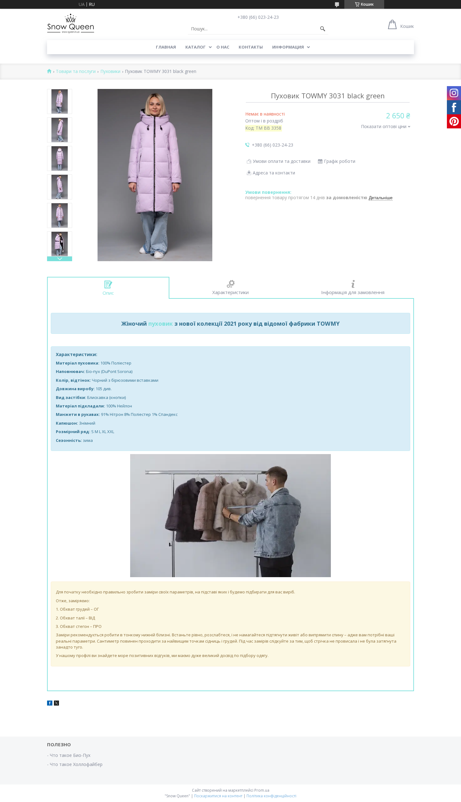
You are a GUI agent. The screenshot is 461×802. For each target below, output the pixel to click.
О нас (222, 47)
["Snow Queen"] (70, 23)
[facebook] (49, 704)
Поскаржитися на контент (218, 796)
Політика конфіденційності (271, 796)
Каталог (195, 47)
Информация (288, 47)
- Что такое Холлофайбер (75, 764)
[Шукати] (322, 28)
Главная (166, 47)
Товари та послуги (76, 71)
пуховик (160, 323)
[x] (56, 704)
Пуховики (110, 71)
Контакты (251, 47)
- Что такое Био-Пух (68, 755)
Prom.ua (261, 790)
